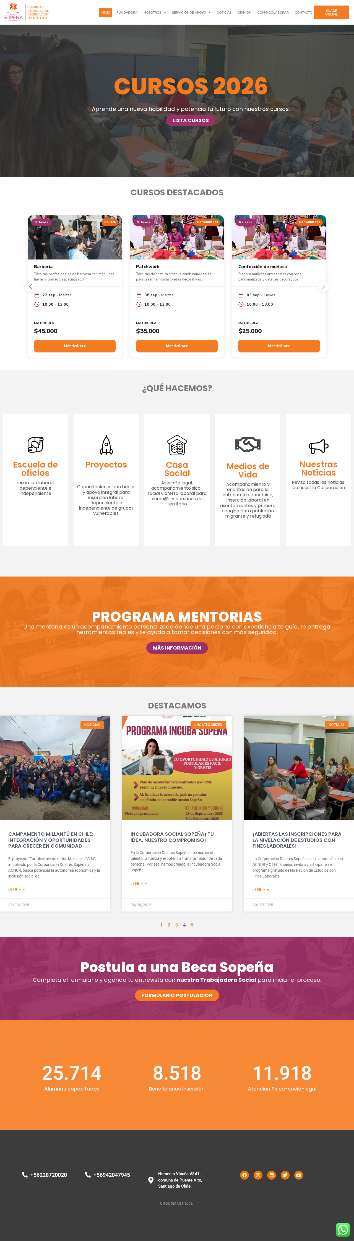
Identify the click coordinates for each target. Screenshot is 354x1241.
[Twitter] (285, 1175)
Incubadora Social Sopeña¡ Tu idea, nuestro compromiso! (172, 836)
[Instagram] (258, 1175)
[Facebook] (244, 1175)
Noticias (224, 12)
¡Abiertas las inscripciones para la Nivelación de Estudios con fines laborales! (297, 839)
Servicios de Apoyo (189, 12)
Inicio (105, 12)
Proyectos (106, 465)
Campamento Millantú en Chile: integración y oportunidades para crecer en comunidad (50, 839)
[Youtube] (298, 1175)
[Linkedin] (271, 1175)
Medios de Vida (248, 470)
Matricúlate (75, 346)
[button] (30, 286)
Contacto (303, 12)
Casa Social (177, 469)
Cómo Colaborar (273, 12)
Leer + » (16, 889)
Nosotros (152, 12)
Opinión (244, 12)
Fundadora (126, 12)
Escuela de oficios (35, 469)
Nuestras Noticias (319, 468)
